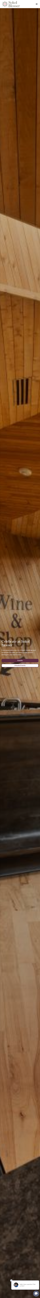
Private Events (20, 665)
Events (20, 660)
